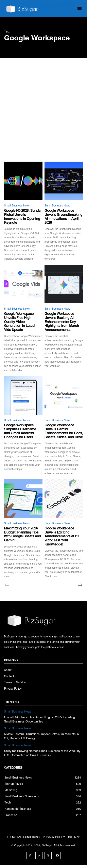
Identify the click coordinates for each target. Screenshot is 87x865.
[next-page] (79, 585)
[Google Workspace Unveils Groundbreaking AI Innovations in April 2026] (64, 181)
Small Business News (17, 205)
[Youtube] (57, 855)
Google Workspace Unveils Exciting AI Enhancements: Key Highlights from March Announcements (62, 321)
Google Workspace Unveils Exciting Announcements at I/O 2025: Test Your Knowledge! (62, 536)
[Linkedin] (38, 855)
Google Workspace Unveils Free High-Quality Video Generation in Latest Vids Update (19, 321)
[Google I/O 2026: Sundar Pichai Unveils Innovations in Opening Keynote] (23, 181)
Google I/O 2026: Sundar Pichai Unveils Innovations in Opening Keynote (23, 216)
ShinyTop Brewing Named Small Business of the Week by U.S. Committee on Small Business (42, 752)
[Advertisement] (43, 103)
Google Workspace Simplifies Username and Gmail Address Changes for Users (20, 431)
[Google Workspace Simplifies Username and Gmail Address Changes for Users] (23, 395)
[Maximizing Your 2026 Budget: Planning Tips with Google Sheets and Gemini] (23, 498)
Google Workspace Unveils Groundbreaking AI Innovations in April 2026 (63, 216)
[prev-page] (7, 585)
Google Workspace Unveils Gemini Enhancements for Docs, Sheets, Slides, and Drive (64, 431)
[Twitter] (48, 855)
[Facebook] (29, 855)
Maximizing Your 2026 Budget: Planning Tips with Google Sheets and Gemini (22, 534)
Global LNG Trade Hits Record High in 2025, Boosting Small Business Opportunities (39, 719)
